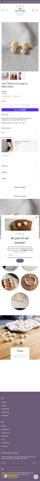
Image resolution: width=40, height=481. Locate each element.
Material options (6, 128)
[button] (7, 10)
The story (4, 402)
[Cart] (37, 10)
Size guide (5, 436)
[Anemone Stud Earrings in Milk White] (7, 145)
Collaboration (6, 443)
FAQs (4, 178)
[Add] (16, 149)
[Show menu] (2, 10)
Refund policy (6, 429)
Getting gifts (5, 409)
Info (3, 132)
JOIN (20, 260)
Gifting (4, 172)
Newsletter (5, 415)
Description (5, 114)
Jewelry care (5, 433)
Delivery (5, 166)
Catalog (4, 405)
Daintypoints (5, 412)
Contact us (5, 446)
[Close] (36, 217)
